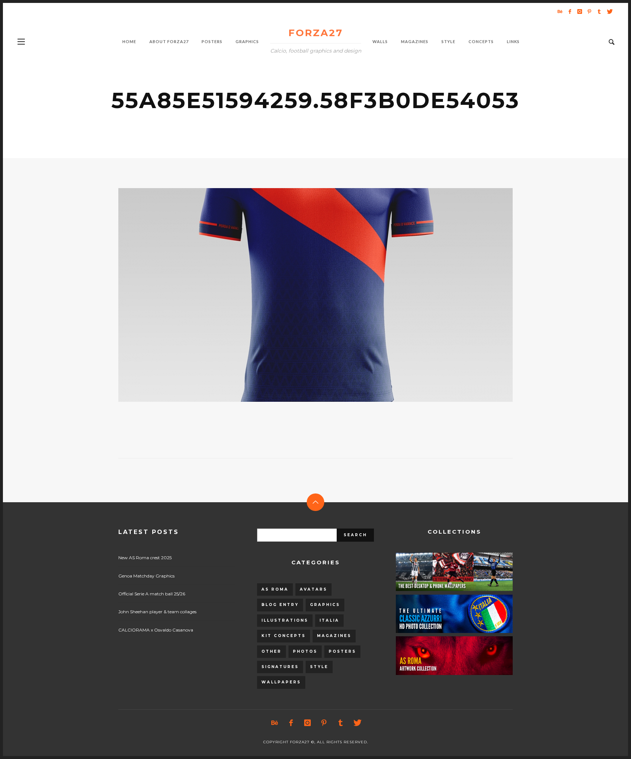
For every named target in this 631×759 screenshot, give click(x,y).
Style (319, 666)
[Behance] (559, 11)
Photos (305, 651)
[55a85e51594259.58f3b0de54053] (303, 295)
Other (271, 651)
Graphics (325, 604)
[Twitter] (609, 11)
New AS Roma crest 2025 (145, 557)
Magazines (334, 635)
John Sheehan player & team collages (157, 611)
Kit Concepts (283, 635)
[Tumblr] (599, 11)
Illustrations (284, 620)
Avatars (313, 589)
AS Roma (274, 589)
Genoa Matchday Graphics (146, 576)
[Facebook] (569, 11)
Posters (342, 651)
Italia (329, 620)
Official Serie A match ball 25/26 (151, 593)
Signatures (280, 666)
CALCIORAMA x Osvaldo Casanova (155, 630)
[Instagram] (579, 11)
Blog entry (280, 604)
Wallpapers (281, 682)
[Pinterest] (589, 11)
